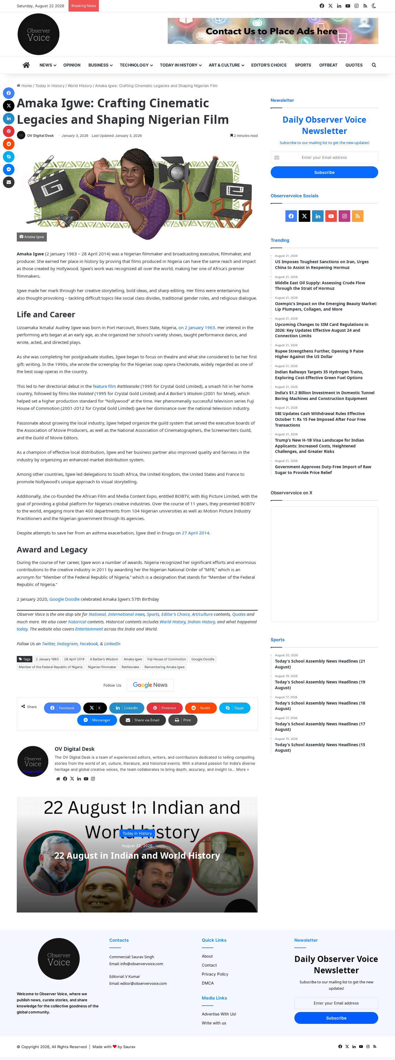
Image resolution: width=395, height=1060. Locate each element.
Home (26, 85)
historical (77, 621)
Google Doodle (64, 599)
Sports (303, 64)
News (46, 64)
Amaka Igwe (133, 659)
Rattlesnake (130, 667)
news (140, 614)
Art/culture (202, 614)
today (22, 629)
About (207, 956)
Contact (209, 965)
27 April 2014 (195, 533)
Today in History (179, 64)
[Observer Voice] (38, 34)
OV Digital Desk (40, 135)
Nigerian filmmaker (102, 667)
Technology (134, 64)
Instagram (67, 643)
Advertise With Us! (219, 1014)
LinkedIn (112, 643)
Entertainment (89, 629)
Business (98, 64)
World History (80, 85)
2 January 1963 (47, 659)
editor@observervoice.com (143, 983)
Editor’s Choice (269, 64)
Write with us (214, 1023)
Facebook (89, 643)
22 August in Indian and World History (137, 855)
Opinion (71, 64)
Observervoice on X (291, 492)
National (97, 614)
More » (242, 769)
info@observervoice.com (141, 963)
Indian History (201, 621)
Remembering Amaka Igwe (164, 667)
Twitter (48, 643)
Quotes (354, 64)
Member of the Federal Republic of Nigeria (50, 667)
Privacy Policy (215, 974)
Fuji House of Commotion (166, 659)
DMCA (208, 983)
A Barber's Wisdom (104, 659)
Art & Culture (224, 64)
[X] (72, 778)
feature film (105, 386)
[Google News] (150, 685)
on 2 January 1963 (196, 327)
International (121, 614)
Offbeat (328, 64)
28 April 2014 (74, 659)
